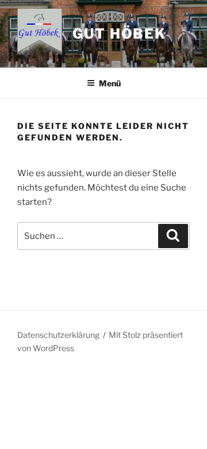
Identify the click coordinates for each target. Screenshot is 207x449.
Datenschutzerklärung (58, 335)
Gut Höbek (119, 33)
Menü (110, 83)
